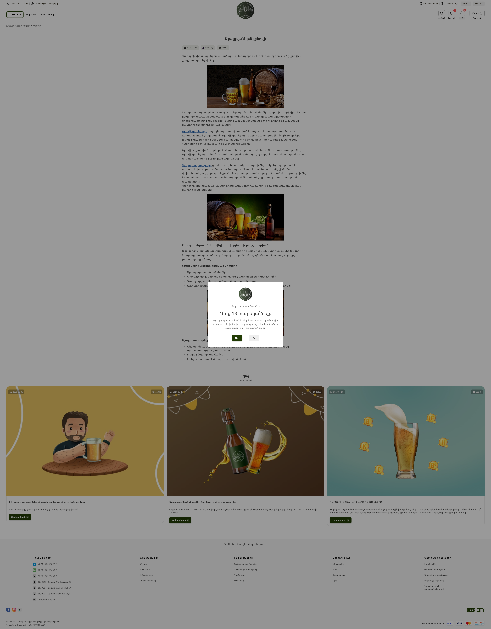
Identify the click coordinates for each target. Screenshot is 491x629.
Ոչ (254, 338)
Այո (237, 338)
